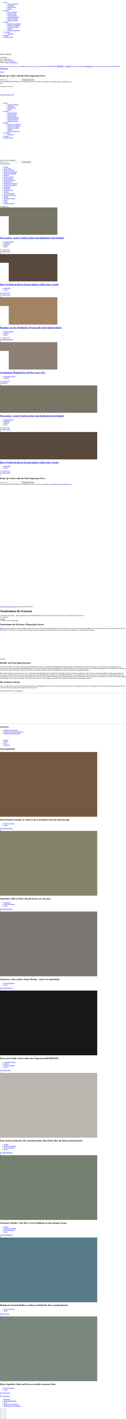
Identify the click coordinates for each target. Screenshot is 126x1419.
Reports (9, 9)
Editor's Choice (33, 66)
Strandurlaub (102, 66)
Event (65, 66)
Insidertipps (10, 5)
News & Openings (12, 4)
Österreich (4, 68)
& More (6, 22)
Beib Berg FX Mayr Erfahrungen (13, 732)
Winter (118, 66)
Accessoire (10, 66)
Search (2, 162)
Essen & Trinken (12, 12)
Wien (114, 66)
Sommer (97, 66)
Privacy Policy (56, 81)
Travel (5, 2)
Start (1, 606)
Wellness (110, 66)
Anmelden (10, 34)
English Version (8, 37)
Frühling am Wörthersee (11, 730)
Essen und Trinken (51, 66)
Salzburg (93, 66)
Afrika (15, 66)
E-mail (2, 80)
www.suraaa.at (18, 691)
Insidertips (7, 188)
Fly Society (7, 32)
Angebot (19, 66)
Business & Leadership (14, 24)
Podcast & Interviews (13, 30)
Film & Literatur (12, 15)
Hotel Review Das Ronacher (12, 733)
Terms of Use (67, 81)
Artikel (23, 66)
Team (5, 1402)
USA (106, 66)
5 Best (1, 66)
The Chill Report (5, 1396)
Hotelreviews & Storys (10, 185)
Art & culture (7, 168)
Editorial (9, 29)
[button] (3, 1413)
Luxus (84, 66)
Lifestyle (6, 10)
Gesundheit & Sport (13, 17)
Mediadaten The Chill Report (12, 1406)
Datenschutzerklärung (10, 1401)
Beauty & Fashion (12, 19)
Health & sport (8, 182)
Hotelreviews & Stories (10, 183)
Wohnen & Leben (12, 20)
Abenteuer (5, 66)
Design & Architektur (13, 25)
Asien (27, 66)
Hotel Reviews (11, 7)
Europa (60, 66)
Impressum (7, 1399)
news (89, 66)
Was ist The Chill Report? (11, 1404)
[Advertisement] (55, 645)
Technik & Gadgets (13, 27)
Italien (80, 66)
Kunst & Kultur (12, 14)
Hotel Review (74, 66)
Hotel (69, 66)
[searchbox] (12, 162)
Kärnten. (2, 628)
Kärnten (6, 741)
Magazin (6, 35)
